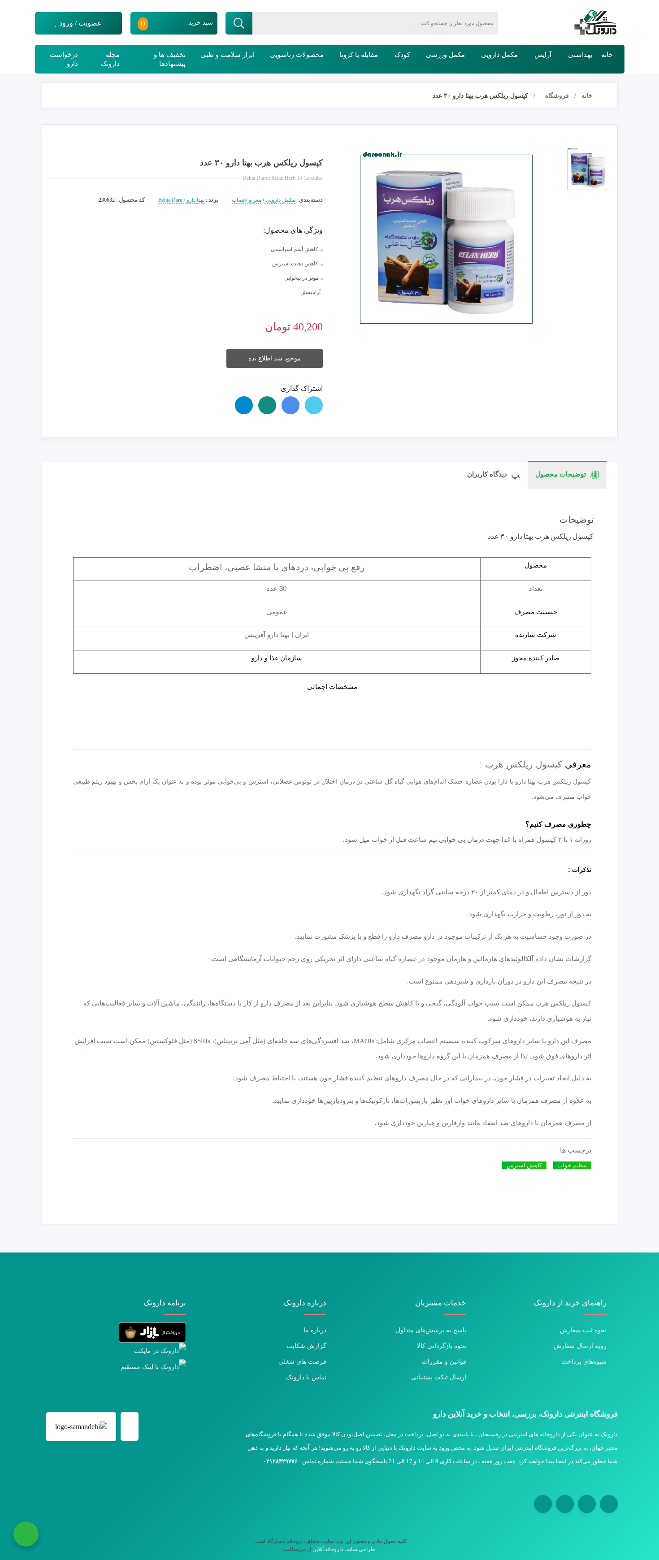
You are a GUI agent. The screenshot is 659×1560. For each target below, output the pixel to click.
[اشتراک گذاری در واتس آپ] (267, 405)
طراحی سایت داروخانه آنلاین (343, 1549)
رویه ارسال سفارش (580, 1346)
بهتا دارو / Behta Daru (181, 200)
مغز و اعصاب (246, 200)
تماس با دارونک (306, 1377)
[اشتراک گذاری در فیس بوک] (290, 405)
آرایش (542, 54)
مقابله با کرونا (358, 54)
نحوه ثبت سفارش (583, 1330)
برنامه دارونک (164, 1303)
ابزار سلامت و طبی (227, 54)
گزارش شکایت (306, 1346)
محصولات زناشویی (297, 54)
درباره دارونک (304, 1303)
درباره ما (314, 1330)
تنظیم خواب (572, 1165)
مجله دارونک (110, 59)
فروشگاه (557, 95)
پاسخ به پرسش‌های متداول (431, 1330)
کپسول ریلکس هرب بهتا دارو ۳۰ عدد (480, 95)
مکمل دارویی (499, 54)
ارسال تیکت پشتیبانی (438, 1377)
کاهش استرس (524, 1165)
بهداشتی (580, 54)
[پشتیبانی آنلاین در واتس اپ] (26, 1534)
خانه (607, 54)
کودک (402, 54)
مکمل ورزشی (445, 54)
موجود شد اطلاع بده (274, 358)
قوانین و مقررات (444, 1361)
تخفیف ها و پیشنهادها (170, 59)
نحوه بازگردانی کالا (441, 1346)
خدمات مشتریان (440, 1303)
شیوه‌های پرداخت (584, 1361)
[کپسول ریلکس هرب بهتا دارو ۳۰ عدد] (588, 169)
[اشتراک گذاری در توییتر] (314, 405)
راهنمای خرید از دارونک (570, 1303)
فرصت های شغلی (302, 1361)
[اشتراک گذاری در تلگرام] (244, 405)
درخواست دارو (64, 59)
